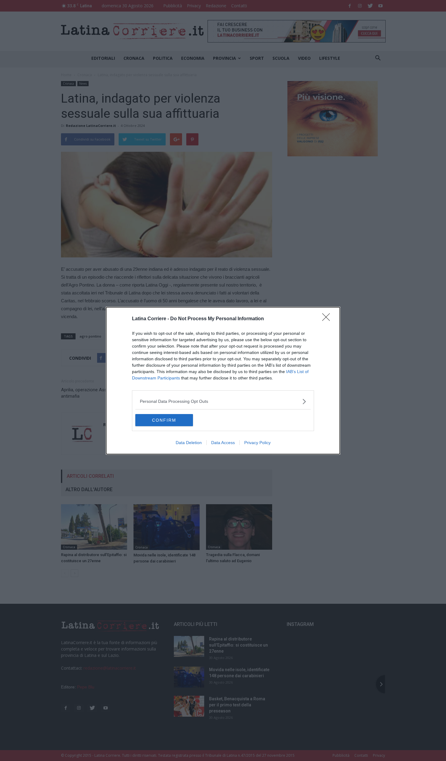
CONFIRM (164, 420)
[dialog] (223, 380)
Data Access (223, 442)
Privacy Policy (257, 442)
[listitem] (223, 401)
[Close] (328, 319)
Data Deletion (189, 442)
